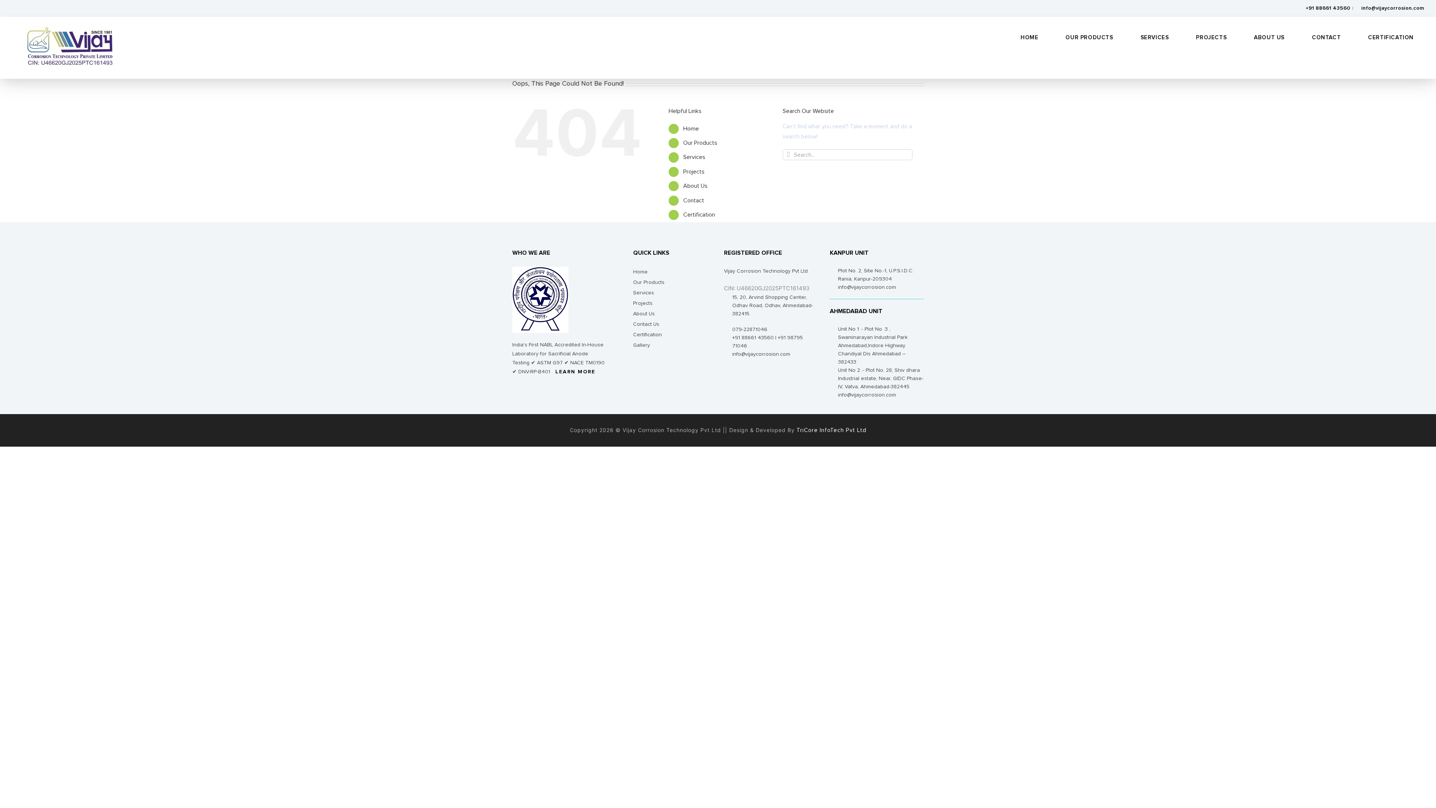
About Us (695, 186)
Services (694, 157)
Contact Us (646, 324)
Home (691, 129)
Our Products (700, 143)
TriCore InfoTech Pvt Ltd (830, 430)
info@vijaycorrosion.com (1392, 8)
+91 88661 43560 (1327, 8)
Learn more (575, 371)
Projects (694, 172)
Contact (693, 200)
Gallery (641, 345)
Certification (699, 215)
